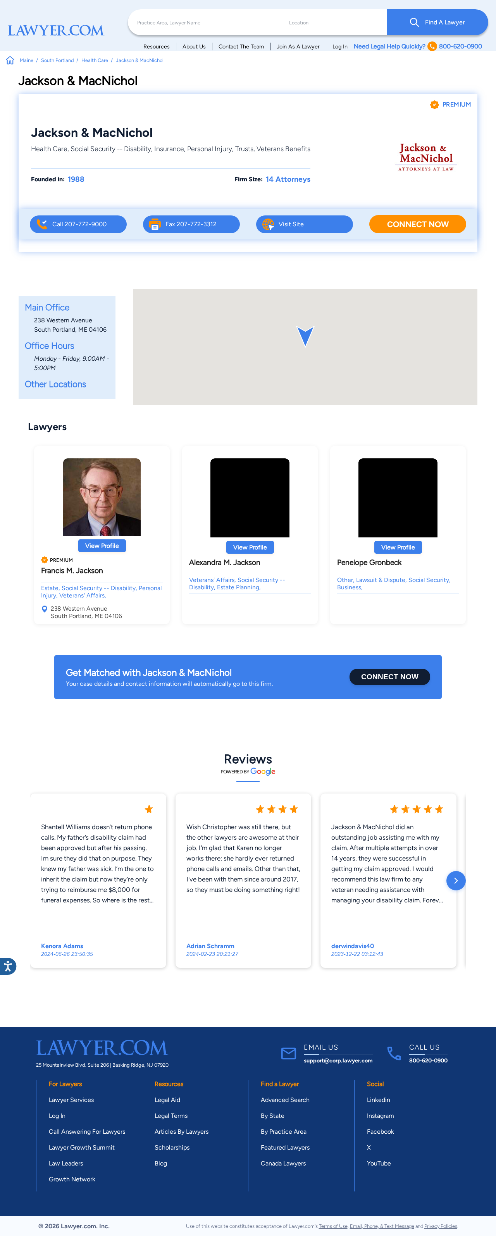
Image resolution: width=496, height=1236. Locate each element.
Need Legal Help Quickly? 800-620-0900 (418, 46)
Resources (156, 46)
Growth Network (72, 1179)
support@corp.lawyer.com (338, 1060)
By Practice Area (284, 1131)
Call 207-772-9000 (79, 224)
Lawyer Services (71, 1099)
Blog (161, 1163)
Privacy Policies (440, 1226)
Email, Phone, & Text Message (382, 1226)
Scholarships (172, 1147)
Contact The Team (241, 46)
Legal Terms (171, 1115)
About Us (194, 46)
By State (272, 1115)
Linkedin (378, 1099)
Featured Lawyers (285, 1147)
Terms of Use (333, 1226)
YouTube (379, 1163)
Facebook (380, 1131)
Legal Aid (167, 1099)
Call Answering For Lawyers (87, 1131)
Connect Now (418, 224)
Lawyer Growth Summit (82, 1147)
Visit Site (291, 224)
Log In (340, 46)
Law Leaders (66, 1163)
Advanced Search (285, 1099)
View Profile (102, 545)
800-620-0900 (428, 1060)
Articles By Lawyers (181, 1131)
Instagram (380, 1115)
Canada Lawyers (283, 1163)
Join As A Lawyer (298, 46)
